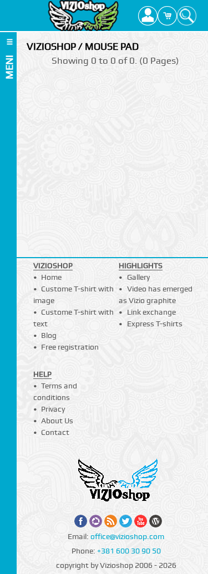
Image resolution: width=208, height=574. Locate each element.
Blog (49, 335)
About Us (57, 420)
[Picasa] (95, 521)
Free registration (70, 346)
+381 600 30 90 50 (129, 550)
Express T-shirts (154, 323)
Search (186, 15)
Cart (167, 15)
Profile (148, 15)
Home (51, 277)
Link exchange (151, 312)
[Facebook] (80, 521)
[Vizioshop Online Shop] (83, 15)
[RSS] (110, 521)
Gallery (138, 277)
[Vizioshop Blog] (155, 521)
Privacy (53, 408)
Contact (55, 432)
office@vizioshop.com (127, 536)
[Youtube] (140, 521)
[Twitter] (125, 521)
